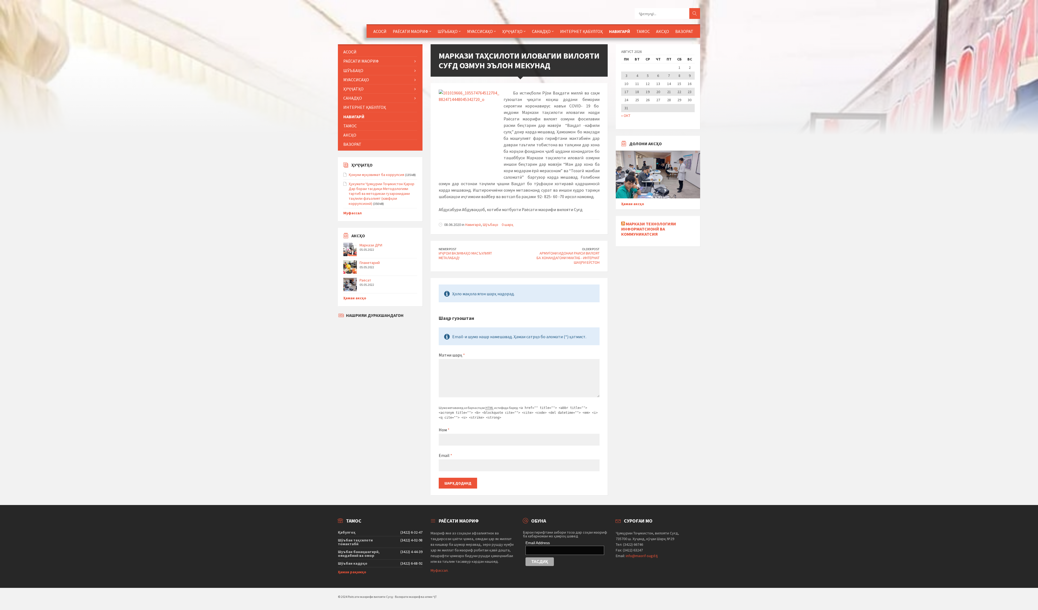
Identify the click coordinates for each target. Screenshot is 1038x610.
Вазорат (684, 31)
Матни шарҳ (452, 355)
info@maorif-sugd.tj (642, 555)
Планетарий (370, 262)
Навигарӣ (619, 31)
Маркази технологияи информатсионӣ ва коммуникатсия (648, 229)
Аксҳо (662, 31)
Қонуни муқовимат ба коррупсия (376, 174)
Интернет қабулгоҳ (581, 31)
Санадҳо (541, 31)
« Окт (625, 115)
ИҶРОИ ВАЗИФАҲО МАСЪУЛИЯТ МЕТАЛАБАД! (465, 255)
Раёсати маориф (410, 31)
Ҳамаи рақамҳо (352, 572)
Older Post (591, 249)
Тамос (643, 31)
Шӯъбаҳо (490, 224)
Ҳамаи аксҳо (354, 298)
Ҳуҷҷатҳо (512, 31)
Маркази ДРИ (371, 245)
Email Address (537, 543)
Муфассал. (439, 570)
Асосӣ (380, 31)
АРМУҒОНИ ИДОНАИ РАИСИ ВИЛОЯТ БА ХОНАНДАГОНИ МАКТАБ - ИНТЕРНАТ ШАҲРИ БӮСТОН (568, 258)
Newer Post (448, 249)
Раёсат (365, 280)
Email (445, 455)
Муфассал (352, 213)
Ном (444, 429)
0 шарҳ (507, 224)
